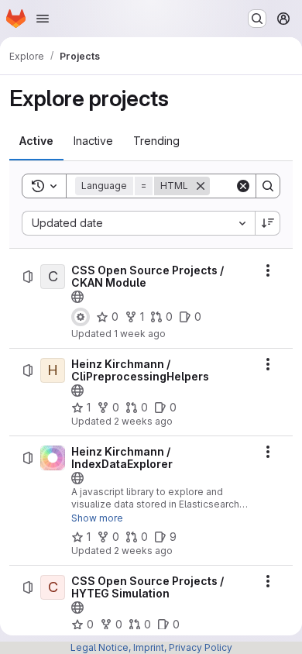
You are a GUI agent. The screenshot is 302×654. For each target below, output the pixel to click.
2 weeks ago (143, 421)
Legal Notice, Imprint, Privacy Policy (151, 647)
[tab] (36, 141)
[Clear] (243, 186)
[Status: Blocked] (80, 317)
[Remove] (200, 186)
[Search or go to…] (257, 18)
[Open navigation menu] (42, 18)
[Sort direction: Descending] (268, 223)
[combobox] (138, 223)
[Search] (268, 186)
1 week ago (140, 333)
